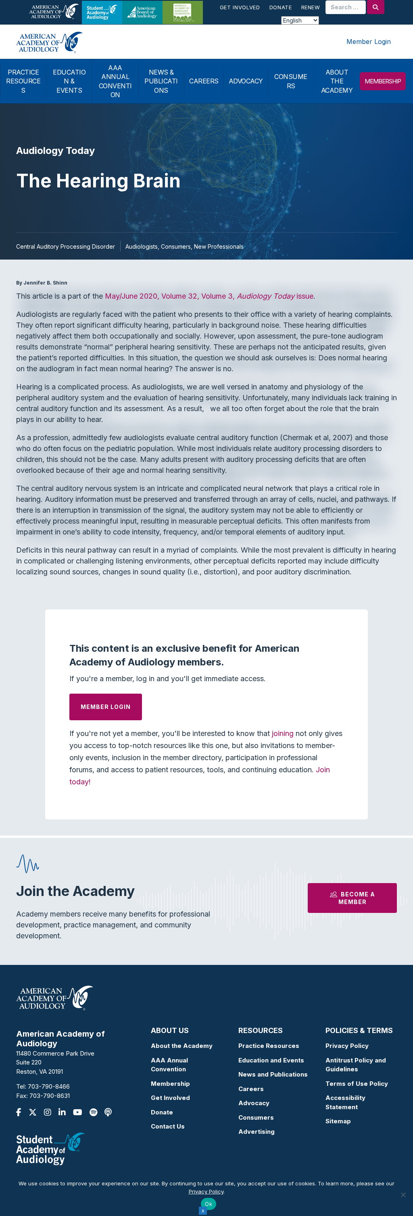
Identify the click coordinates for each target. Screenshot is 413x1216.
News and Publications (273, 1074)
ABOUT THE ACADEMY (337, 81)
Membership (170, 1083)
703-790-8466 (49, 1086)
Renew (310, 7)
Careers (251, 1089)
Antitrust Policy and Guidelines (355, 1064)
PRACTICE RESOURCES (23, 81)
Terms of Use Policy (356, 1083)
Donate (280, 7)
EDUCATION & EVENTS (69, 81)
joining (283, 733)
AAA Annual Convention (169, 1064)
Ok (208, 1204)
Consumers (256, 1117)
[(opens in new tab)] (50, 1148)
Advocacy (253, 1103)
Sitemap (338, 1121)
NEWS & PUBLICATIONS (161, 81)
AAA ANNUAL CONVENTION (115, 81)
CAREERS (204, 81)
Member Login (368, 41)
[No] (403, 1195)
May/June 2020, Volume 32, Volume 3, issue (209, 296)
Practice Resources (268, 1046)
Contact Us (168, 1126)
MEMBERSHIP (383, 81)
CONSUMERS (290, 81)
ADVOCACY (246, 81)
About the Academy (182, 1046)
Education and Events (271, 1060)
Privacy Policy (347, 1046)
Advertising (256, 1131)
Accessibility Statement (345, 1102)
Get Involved (240, 7)
